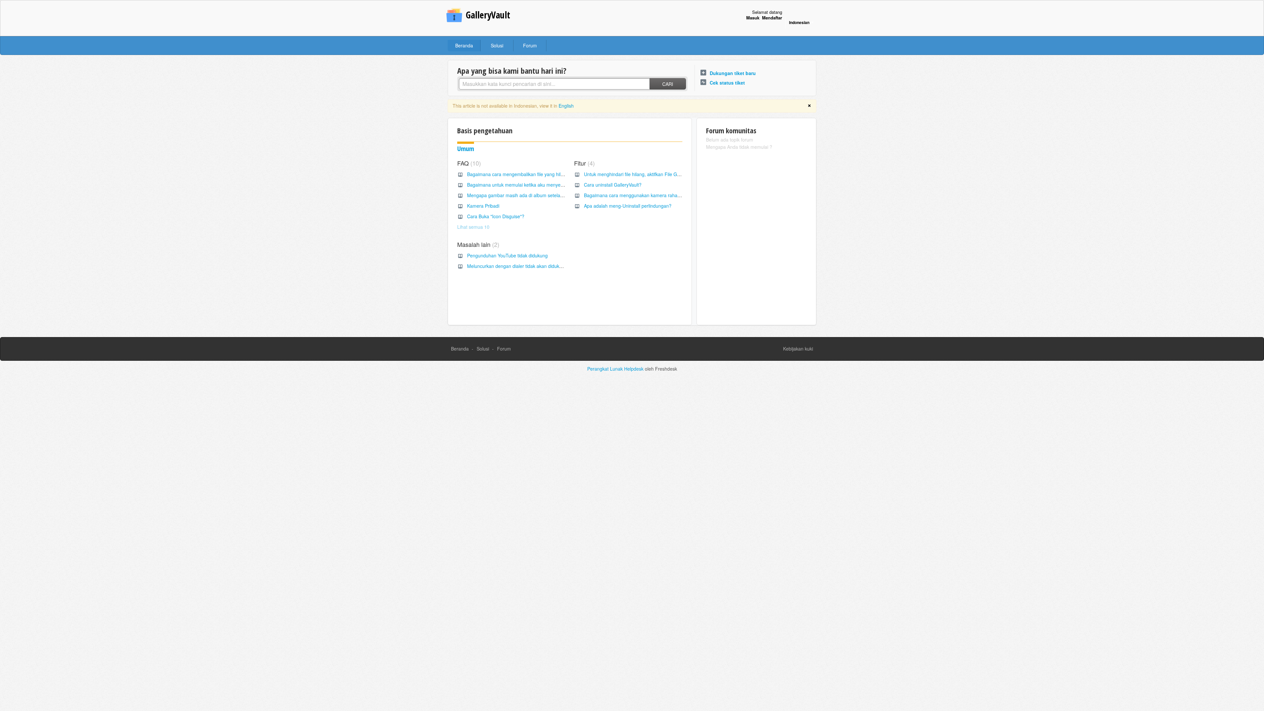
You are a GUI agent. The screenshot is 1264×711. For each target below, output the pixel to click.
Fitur (583, 163)
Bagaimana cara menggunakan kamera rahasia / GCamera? (647, 195)
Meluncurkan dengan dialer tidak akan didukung (517, 266)
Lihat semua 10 (473, 227)
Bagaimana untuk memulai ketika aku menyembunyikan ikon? (531, 184)
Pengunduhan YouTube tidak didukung (507, 255)
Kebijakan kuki (798, 348)
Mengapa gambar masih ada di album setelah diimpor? (524, 195)
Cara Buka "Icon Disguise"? (495, 216)
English (566, 105)
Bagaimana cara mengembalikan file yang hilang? (519, 174)
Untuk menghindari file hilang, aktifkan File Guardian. (639, 174)
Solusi (497, 45)
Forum (530, 45)
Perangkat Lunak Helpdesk (616, 368)
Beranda (464, 45)
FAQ (468, 163)
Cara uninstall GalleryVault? (613, 184)
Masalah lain (477, 244)
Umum (465, 148)
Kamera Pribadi (483, 205)
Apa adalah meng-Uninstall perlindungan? (628, 205)
